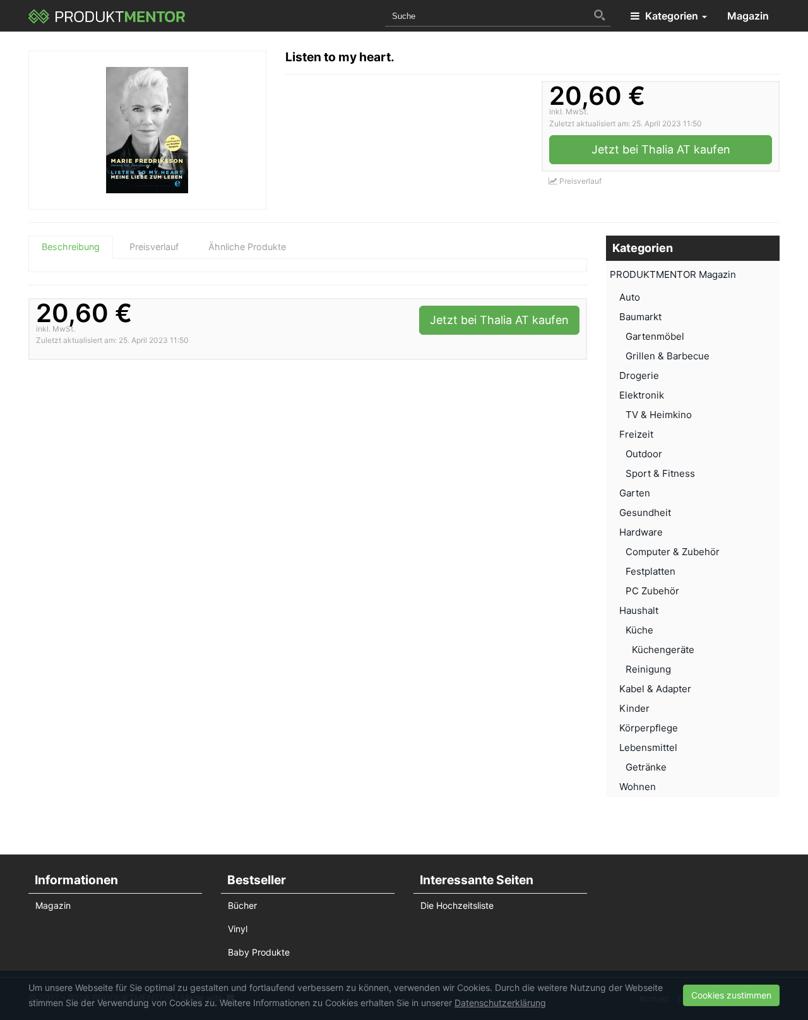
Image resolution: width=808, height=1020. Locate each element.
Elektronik (641, 395)
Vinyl (237, 928)
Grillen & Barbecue (668, 356)
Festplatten (650, 571)
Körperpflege (648, 728)
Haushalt (638, 610)
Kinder (634, 708)
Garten (634, 493)
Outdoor (644, 454)
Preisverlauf (579, 181)
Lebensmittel (648, 747)
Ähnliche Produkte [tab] (247, 246)
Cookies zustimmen (731, 995)
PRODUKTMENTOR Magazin (673, 274)
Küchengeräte (663, 650)
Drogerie (639, 375)
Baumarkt (640, 317)
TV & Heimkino (659, 415)
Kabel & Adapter (655, 689)
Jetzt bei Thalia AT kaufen (660, 149)
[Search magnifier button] (599, 15)
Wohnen (637, 787)
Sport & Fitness (660, 473)
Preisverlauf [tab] (154, 246)
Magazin (748, 15)
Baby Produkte (259, 952)
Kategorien (672, 15)
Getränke (646, 767)
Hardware (641, 532)
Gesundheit (645, 513)
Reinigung (648, 669)
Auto (629, 297)
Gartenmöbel (655, 336)
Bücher (242, 905)
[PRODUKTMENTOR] (107, 16)
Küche (639, 630)
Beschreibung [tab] (71, 246)
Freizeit (636, 434)
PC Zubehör (652, 591)
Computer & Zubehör (673, 552)
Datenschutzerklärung (500, 1002)
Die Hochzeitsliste (457, 905)
